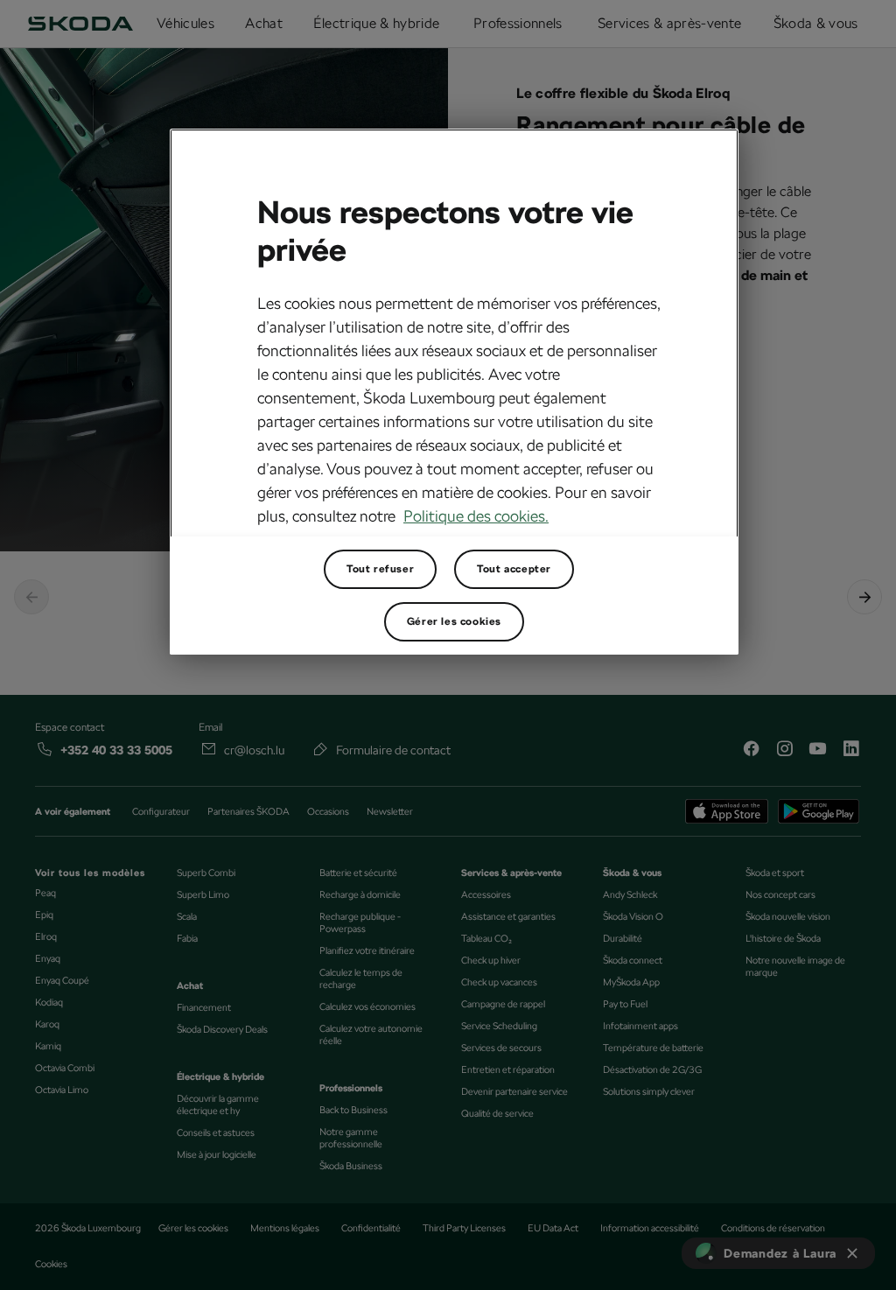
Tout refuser (380, 569)
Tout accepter (514, 569)
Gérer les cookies (454, 621)
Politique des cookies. (476, 516)
